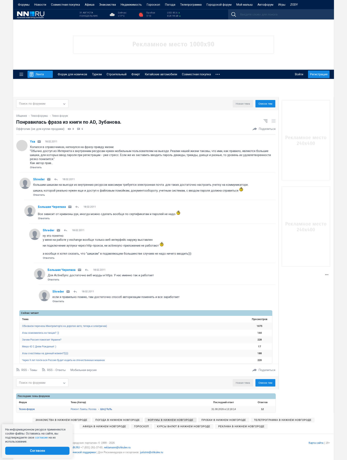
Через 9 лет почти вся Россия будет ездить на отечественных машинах (63, 360)
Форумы (24, 4)
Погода (170, 4)
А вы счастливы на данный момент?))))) (45, 353)
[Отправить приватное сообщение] (39, 141)
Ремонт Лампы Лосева (83, 409)
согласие (41, 437)
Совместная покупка (65, 4)
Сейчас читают (30, 313)
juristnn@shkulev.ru (151, 452)
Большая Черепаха (52, 207)
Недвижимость (131, 4)
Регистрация (319, 74)
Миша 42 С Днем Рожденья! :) (39, 346)
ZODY (294, 4)
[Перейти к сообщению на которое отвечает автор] (56, 179)
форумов (44, 396)
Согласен (37, 451)
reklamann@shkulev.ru (117, 447)
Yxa (32, 141)
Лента (40, 74)
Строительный (117, 74)
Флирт (135, 74)
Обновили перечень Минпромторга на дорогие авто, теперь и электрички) (64, 326)
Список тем (265, 103)
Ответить (36, 167)
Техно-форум (60, 115)
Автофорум (265, 4)
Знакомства (107, 4)
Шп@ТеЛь (106, 409)
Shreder (39, 179)
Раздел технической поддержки (76, 452)
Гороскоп (153, 4)
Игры (281, 4)
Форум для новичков (72, 74)
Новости (40, 4)
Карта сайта (316, 442)
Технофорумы (39, 115)
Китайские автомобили (161, 74)
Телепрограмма (191, 4)
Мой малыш (244, 4)
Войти (299, 74)
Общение (21, 115)
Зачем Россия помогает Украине (41, 339)
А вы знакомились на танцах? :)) (40, 332)
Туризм (97, 74)
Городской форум (219, 4)
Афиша (89, 4)
